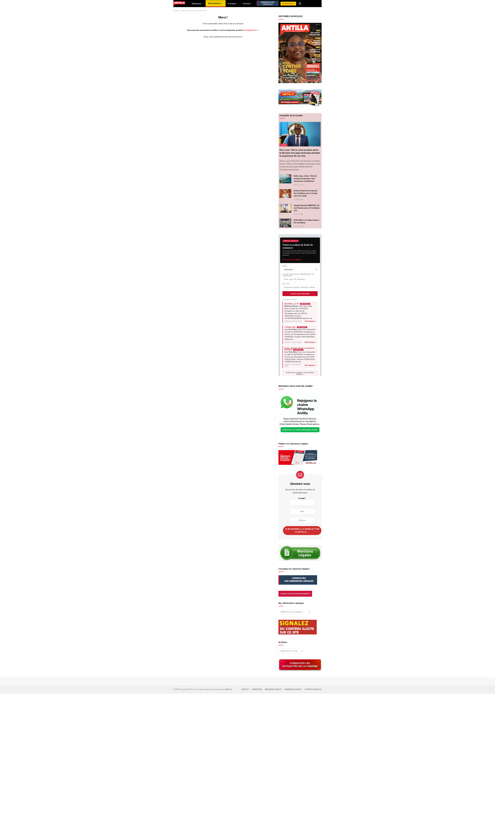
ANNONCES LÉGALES (293, 689)
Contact (247, 3)
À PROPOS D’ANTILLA (313, 689)
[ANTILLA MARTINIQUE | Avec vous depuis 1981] (179, 3)
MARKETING (257, 689)
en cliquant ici (250, 30)
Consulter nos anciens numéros (295, 594)
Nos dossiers (214, 3)
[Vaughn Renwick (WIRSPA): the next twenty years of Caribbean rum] (285, 208)
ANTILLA (228, 689)
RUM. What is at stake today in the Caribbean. (306, 221)
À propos (232, 3)
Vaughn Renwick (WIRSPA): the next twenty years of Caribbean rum (307, 208)
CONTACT (245, 689)
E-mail (302, 498)
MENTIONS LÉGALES (273, 689)
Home (175, 10)
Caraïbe (283, 145)
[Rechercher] (300, 3)
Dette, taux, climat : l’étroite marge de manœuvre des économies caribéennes (305, 178)
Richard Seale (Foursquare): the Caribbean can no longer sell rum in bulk (306, 193)
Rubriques (196, 3)
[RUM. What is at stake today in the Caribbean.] (285, 223)
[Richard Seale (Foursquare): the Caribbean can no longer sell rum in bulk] (285, 193)
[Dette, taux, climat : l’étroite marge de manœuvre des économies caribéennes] (285, 178)
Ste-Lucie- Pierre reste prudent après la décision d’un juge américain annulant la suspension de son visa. (299, 153)
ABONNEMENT (288, 4)
